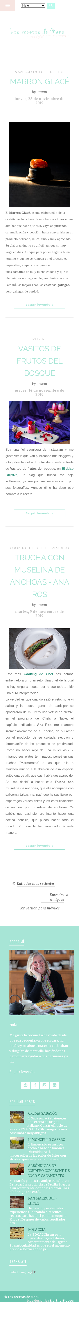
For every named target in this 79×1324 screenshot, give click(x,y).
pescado (60, 548)
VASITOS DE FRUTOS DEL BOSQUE (39, 361)
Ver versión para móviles (40, 908)
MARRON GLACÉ (39, 81)
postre (57, 72)
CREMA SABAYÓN (42, 1113)
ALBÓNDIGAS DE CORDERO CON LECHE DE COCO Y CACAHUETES (48, 1171)
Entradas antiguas (57, 897)
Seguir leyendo (21, 1072)
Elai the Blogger (62, 1300)
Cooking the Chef (28, 548)
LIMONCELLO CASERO (46, 1140)
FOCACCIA (37, 1230)
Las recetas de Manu (39, 29)
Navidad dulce (30, 72)
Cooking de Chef (38, 674)
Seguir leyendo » (40, 304)
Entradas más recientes (36, 883)
